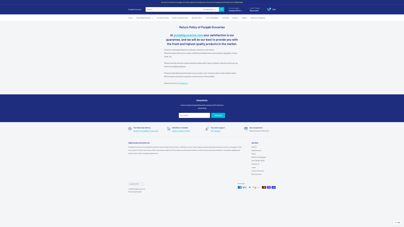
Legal (253, 167)
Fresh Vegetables (212, 18)
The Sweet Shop (163, 18)
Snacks (244, 18)
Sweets (235, 18)
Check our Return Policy (181, 131)
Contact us (255, 164)
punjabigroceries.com (188, 35)
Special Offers (197, 18)
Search (254, 147)
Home (130, 18)
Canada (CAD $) (134, 184)
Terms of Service (257, 171)
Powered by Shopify (134, 192)
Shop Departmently (143, 18)
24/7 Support (216, 131)
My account (254, 10)
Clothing (225, 18)
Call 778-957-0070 (257, 161)
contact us (183, 83)
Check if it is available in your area (145, 131)
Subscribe (218, 115)
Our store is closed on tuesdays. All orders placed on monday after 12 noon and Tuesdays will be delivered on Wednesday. (202, 2)
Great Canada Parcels (180, 18)
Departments (256, 150)
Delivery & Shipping (258, 18)
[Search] (221, 9)
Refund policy (256, 174)
